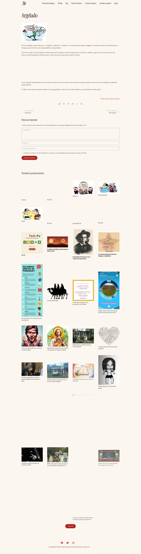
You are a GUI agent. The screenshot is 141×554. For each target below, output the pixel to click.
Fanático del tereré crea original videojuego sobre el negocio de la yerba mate (108, 463)
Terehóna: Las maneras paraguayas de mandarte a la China (30, 464)
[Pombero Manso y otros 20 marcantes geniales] (109, 356)
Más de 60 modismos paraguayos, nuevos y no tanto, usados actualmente (57, 380)
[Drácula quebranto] (109, 183)
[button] (63, 48)
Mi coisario (49, 200)
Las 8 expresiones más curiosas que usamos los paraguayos (32, 319)
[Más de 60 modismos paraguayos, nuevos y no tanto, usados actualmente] (57, 363)
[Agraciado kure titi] (83, 206)
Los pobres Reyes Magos (52, 301)
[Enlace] (24, 3)
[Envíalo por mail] (59, 103)
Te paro (23, 221)
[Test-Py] (32, 233)
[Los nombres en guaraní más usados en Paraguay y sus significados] (109, 233)
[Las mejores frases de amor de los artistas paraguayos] (109, 328)
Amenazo (24, 200)
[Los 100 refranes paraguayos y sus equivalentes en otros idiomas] (83, 281)
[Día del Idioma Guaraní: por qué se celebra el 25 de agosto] (83, 364)
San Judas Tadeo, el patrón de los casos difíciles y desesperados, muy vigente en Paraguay (57, 349)
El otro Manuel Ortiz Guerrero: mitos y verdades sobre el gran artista (81, 258)
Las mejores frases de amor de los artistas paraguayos (107, 348)
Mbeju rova (75, 196)
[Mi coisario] (57, 178)
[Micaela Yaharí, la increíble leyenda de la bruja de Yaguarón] (83, 330)
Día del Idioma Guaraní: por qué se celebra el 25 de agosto (83, 379)
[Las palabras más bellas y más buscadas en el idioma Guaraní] (57, 237)
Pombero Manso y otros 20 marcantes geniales (107, 387)
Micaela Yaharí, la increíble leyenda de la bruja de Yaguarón (82, 346)
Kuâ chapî (100, 223)
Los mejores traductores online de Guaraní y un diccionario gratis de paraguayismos (83, 518)
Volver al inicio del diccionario (110, 99)
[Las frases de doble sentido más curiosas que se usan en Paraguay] (32, 326)
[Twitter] (67, 543)
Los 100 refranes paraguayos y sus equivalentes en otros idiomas (80, 303)
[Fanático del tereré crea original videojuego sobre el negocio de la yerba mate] (109, 450)
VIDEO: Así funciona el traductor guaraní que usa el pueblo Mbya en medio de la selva (57, 464)
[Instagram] (73, 543)
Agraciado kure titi (77, 223)
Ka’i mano (49, 223)
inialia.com (86, 547)
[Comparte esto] (64, 103)
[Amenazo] (32, 178)
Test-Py (23, 255)
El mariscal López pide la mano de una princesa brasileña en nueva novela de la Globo (31, 379)
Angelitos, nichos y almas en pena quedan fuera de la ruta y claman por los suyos (107, 311)
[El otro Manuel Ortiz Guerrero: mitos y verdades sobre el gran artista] (83, 230)
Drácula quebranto (102, 195)
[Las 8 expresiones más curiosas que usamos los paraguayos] (32, 265)
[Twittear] (68, 103)
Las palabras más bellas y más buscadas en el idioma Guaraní (57, 250)
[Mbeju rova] (83, 182)
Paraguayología (65, 547)
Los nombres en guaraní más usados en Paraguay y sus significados (107, 255)
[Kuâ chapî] (109, 207)
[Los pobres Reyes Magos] (57, 285)
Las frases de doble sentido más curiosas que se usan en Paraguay (32, 349)
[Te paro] (32, 208)
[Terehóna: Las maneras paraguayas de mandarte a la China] (32, 448)
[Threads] (79, 543)
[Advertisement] (70, 69)
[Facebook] (62, 543)
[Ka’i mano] (57, 206)
